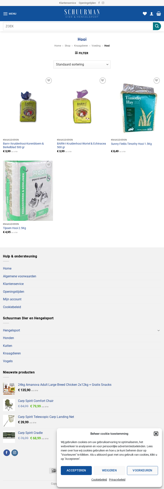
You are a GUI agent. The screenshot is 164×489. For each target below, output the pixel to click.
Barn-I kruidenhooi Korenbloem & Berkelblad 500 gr (23, 145)
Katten (7, 346)
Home (57, 45)
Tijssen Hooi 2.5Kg (14, 228)
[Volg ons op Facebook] (99, 3)
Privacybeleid (117, 479)
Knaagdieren (81, 45)
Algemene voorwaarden (19, 276)
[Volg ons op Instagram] (103, 3)
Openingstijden (87, 2)
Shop (67, 45)
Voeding (96, 45)
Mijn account (12, 299)
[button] (156, 434)
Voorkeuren (142, 470)
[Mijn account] (152, 13)
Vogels (8, 361)
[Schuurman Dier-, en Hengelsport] (82, 13)
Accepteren (76, 470)
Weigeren (109, 470)
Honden (8, 338)
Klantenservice (67, 2)
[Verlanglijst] (145, 13)
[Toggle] (158, 330)
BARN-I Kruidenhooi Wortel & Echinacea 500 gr (81, 145)
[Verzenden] (157, 26)
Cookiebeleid (99, 479)
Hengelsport (11, 330)
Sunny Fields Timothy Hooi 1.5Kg (131, 144)
